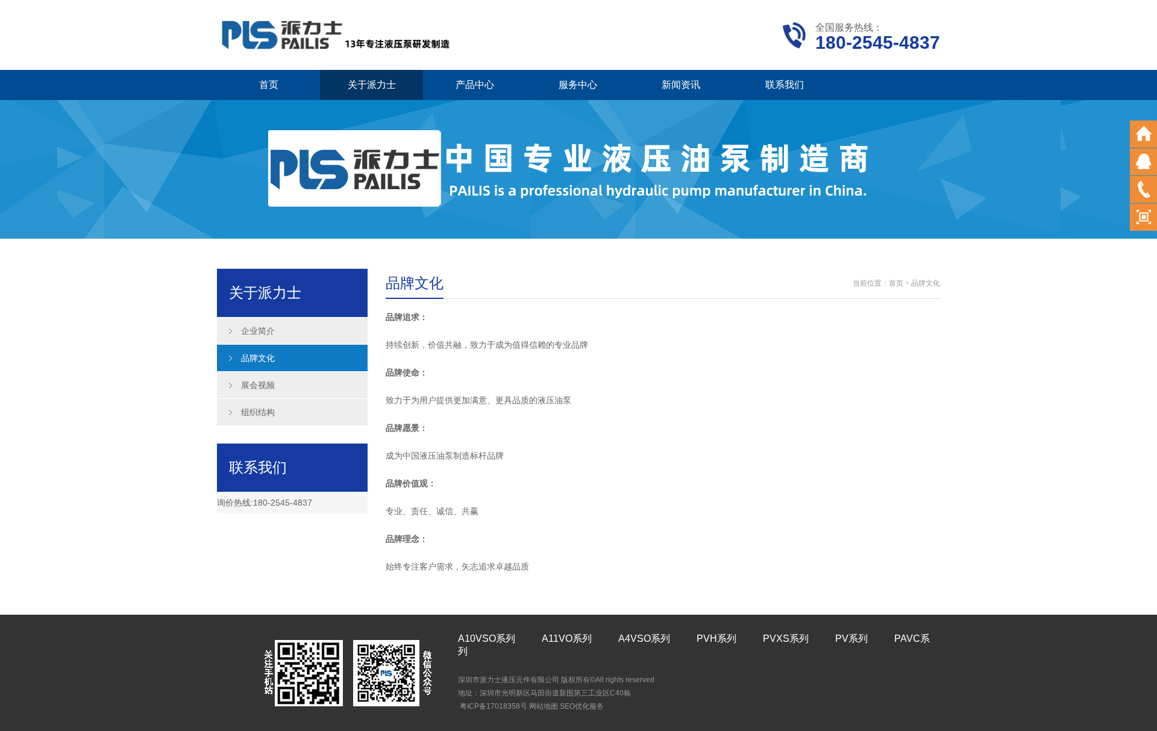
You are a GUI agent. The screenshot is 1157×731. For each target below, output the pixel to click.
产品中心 (475, 85)
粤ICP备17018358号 (493, 706)
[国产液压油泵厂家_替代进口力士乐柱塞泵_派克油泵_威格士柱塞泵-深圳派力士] (337, 34)
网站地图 (543, 706)
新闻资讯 (681, 85)
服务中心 (578, 85)
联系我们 (784, 85)
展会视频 (258, 385)
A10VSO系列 (486, 638)
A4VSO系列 (644, 638)
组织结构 (258, 412)
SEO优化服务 (582, 706)
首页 (268, 85)
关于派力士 (372, 85)
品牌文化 (258, 358)
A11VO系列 (567, 638)
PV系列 (851, 638)
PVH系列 (716, 638)
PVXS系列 (786, 638)
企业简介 (258, 331)
